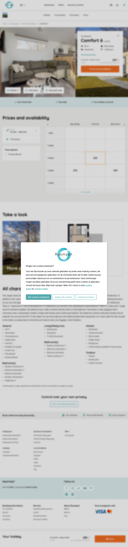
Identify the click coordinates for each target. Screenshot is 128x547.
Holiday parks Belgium (10, 439)
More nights (86, 192)
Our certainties (7, 509)
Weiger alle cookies (63, 297)
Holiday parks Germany (10, 442)
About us (67, 512)
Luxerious (37, 442)
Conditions (6, 519)
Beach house (38, 452)
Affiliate (66, 509)
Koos (66, 516)
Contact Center (31, 487)
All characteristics (88, 55)
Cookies (61, 535)
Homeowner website (40, 519)
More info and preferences (64, 404)
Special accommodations (43, 431)
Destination (49, 5)
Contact (36, 512)
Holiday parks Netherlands (11, 435)
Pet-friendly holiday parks (42, 435)
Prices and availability (100, 69)
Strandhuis (37, 466)
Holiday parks (7, 431)
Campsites (6, 452)
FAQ (11, 487)
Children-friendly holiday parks (44, 439)
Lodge (36, 462)
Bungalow (37, 455)
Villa (35, 469)
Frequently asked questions (42, 509)
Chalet (36, 459)
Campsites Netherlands (10, 455)
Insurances (6, 516)
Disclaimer (70, 535)
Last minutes (69, 435)
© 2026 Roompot (82, 535)
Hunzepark (86, 36)
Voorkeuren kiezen (86, 297)
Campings (6, 448)
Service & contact (76, 5)
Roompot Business (39, 516)
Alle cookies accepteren (38, 297)
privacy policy (41, 289)
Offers (61, 5)
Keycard (5, 512)
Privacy (52, 535)
